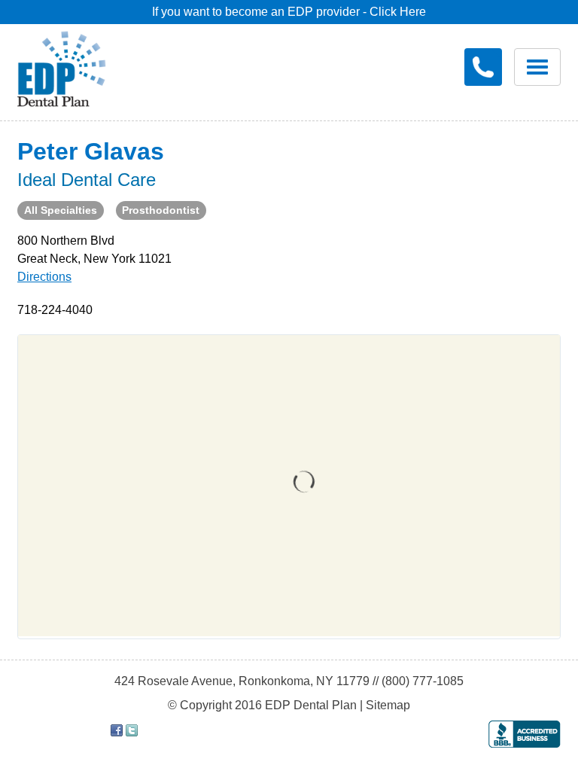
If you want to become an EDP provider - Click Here (289, 11)
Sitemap (388, 705)
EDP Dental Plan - (72, 66)
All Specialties (60, 210)
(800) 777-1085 (423, 681)
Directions (44, 276)
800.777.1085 (483, 67)
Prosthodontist (160, 210)
